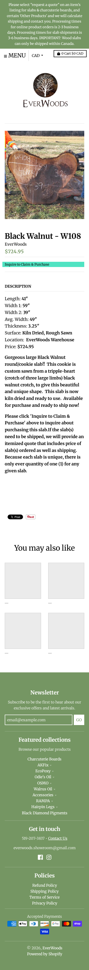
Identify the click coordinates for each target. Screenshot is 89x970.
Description (18, 286)
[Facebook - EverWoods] (40, 857)
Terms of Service (44, 897)
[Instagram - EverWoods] (49, 857)
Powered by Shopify (44, 954)
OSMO (42, 783)
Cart (72, 54)
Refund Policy (44, 885)
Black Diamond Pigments (44, 813)
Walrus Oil (43, 789)
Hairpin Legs (43, 807)
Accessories (43, 795)
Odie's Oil (43, 777)
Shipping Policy (44, 891)
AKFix (42, 765)
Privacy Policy (44, 903)
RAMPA (43, 801)
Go (79, 719)
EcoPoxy (43, 771)
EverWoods (16, 244)
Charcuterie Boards (44, 759)
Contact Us (57, 838)
